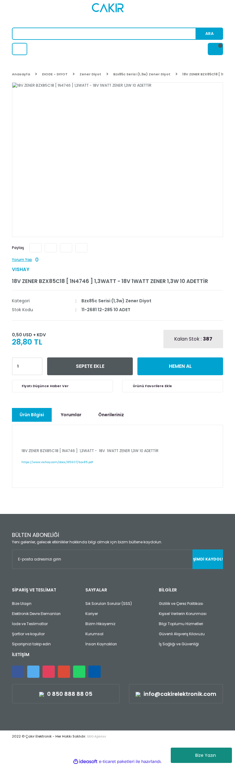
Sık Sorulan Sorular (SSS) (108, 603)
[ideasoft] (85, 761)
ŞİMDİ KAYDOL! (208, 559)
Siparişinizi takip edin (31, 644)
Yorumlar (71, 415)
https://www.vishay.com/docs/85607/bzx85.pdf (57, 462)
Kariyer (91, 613)
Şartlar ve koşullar (28, 633)
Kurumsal (94, 633)
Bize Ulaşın (22, 603)
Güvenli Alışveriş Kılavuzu (182, 633)
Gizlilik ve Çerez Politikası (181, 603)
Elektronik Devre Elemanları (36, 613)
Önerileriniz (111, 415)
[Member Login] (19, 49)
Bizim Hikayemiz (100, 623)
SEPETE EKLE (90, 366)
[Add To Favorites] (172, 386)
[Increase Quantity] (36, 364)
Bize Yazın (205, 755)
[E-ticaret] (117, 761)
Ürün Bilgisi (32, 415)
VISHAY (20, 269)
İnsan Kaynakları (101, 644)
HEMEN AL (180, 366)
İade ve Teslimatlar (30, 623)
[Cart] (215, 49)
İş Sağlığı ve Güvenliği (179, 644)
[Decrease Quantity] (36, 368)
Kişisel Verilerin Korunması (183, 613)
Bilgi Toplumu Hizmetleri (181, 623)
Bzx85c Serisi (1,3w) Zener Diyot (116, 301)
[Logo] (118, 14)
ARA (209, 33)
